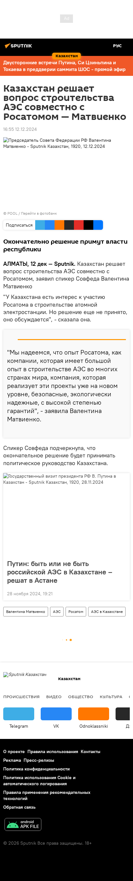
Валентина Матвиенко (25, 611)
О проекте (14, 751)
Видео (54, 696)
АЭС (57, 611)
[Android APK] (23, 825)
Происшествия (21, 696)
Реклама (12, 760)
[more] (122, 430)
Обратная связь (19, 807)
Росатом (75, 611)
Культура (111, 696)
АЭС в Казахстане (107, 611)
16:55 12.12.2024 (20, 129)
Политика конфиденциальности (36, 769)
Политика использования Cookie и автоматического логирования (39, 781)
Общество (80, 696)
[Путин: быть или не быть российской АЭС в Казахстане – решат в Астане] (66, 514)
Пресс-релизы (39, 760)
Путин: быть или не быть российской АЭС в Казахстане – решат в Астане (59, 571)
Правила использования (52, 751)
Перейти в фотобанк (39, 213)
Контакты (90, 751)
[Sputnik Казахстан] (19, 48)
